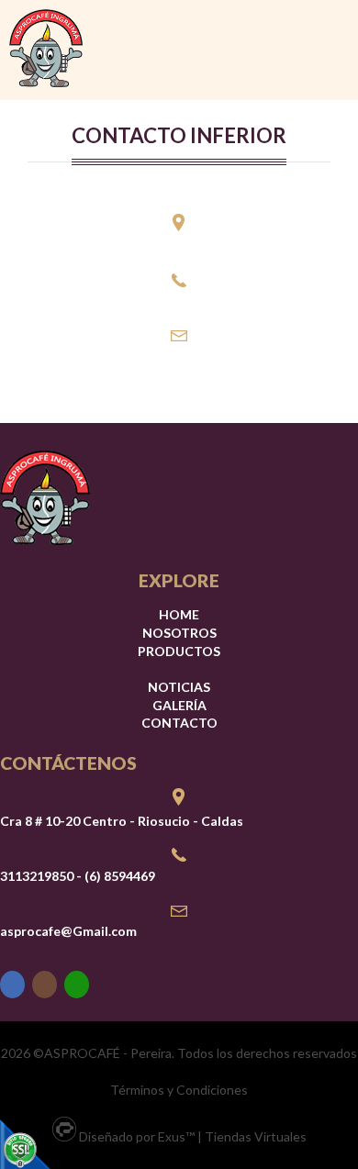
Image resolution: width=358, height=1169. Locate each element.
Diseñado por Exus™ (137, 1136)
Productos (179, 651)
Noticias (179, 687)
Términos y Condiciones (179, 1089)
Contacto (179, 722)
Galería (179, 705)
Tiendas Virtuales (256, 1136)
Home (179, 614)
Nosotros (179, 632)
